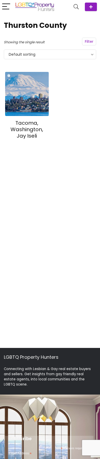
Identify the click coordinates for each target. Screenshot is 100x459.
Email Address (20, 454)
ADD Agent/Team (91, 7)
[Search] (76, 7)
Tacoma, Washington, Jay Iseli (27, 129)
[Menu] (6, 7)
